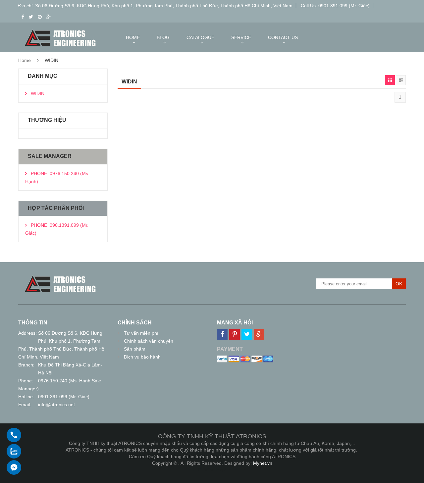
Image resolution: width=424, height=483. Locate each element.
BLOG (163, 37)
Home (24, 60)
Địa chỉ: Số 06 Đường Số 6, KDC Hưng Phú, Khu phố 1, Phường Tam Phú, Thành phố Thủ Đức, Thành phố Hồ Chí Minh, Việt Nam (155, 5)
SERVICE (241, 37)
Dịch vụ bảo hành (142, 357)
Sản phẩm (134, 349)
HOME (133, 37)
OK (399, 283)
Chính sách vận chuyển (148, 341)
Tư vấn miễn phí (141, 333)
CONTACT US (283, 37)
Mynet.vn (262, 463)
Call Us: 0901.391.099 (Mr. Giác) (335, 5)
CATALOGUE (200, 37)
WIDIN (37, 93)
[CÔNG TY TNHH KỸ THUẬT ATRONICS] (60, 276)
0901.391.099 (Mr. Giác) (63, 396)
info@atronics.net (56, 404)
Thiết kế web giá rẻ (212, 469)
